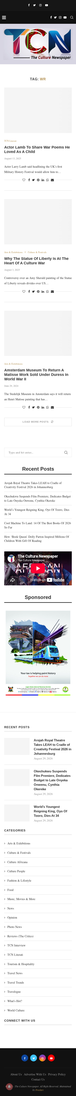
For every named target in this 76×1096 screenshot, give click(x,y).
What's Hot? (14, 1001)
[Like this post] (23, 180)
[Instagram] (40, 5)
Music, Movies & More (21, 899)
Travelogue (14, 992)
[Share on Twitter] (33, 180)
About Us (16, 1074)
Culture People (16, 871)
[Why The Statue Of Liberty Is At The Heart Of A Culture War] (38, 221)
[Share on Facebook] (29, 180)
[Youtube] (46, 5)
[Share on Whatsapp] (47, 180)
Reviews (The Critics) (20, 936)
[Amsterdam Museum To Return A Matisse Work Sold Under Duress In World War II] (38, 333)
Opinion (12, 917)
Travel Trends (15, 982)
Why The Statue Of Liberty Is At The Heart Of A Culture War (36, 260)
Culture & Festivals (37, 252)
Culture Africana (17, 862)
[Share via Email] (52, 180)
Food (10, 890)
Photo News (14, 927)
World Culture (15, 1010)
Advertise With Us (35, 1074)
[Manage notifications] (9, 1086)
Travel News (14, 973)
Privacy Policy (57, 1074)
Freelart (39, 1090)
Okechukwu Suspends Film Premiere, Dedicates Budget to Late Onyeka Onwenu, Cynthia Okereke (37, 498)
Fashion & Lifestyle (19, 880)
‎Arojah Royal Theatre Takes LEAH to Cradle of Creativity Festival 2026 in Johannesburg (33, 485)
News (10, 908)
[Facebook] (29, 5)
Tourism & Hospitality (20, 964)
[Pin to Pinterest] (38, 180)
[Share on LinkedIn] (43, 180)
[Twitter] (34, 5)
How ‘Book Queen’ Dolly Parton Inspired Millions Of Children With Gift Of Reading (36, 539)
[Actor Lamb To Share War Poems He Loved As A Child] (38, 110)
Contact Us (38, 1079)
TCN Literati (10, 140)
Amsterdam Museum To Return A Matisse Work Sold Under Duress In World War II (36, 374)
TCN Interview (16, 945)
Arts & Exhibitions (13, 252)
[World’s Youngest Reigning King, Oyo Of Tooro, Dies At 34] (17, 812)
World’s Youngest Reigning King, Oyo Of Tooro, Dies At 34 (50, 811)
